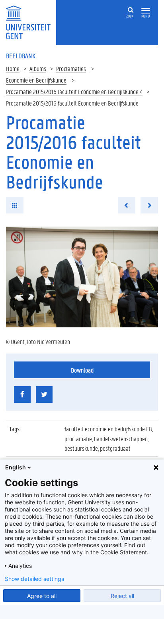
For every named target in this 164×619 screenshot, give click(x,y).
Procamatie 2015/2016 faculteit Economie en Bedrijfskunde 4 (74, 91)
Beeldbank (20, 55)
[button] (145, 11)
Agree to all (42, 595)
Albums (37, 68)
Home (13, 68)
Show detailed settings (34, 579)
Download (82, 370)
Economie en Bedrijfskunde (36, 80)
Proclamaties (71, 68)
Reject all (122, 595)
